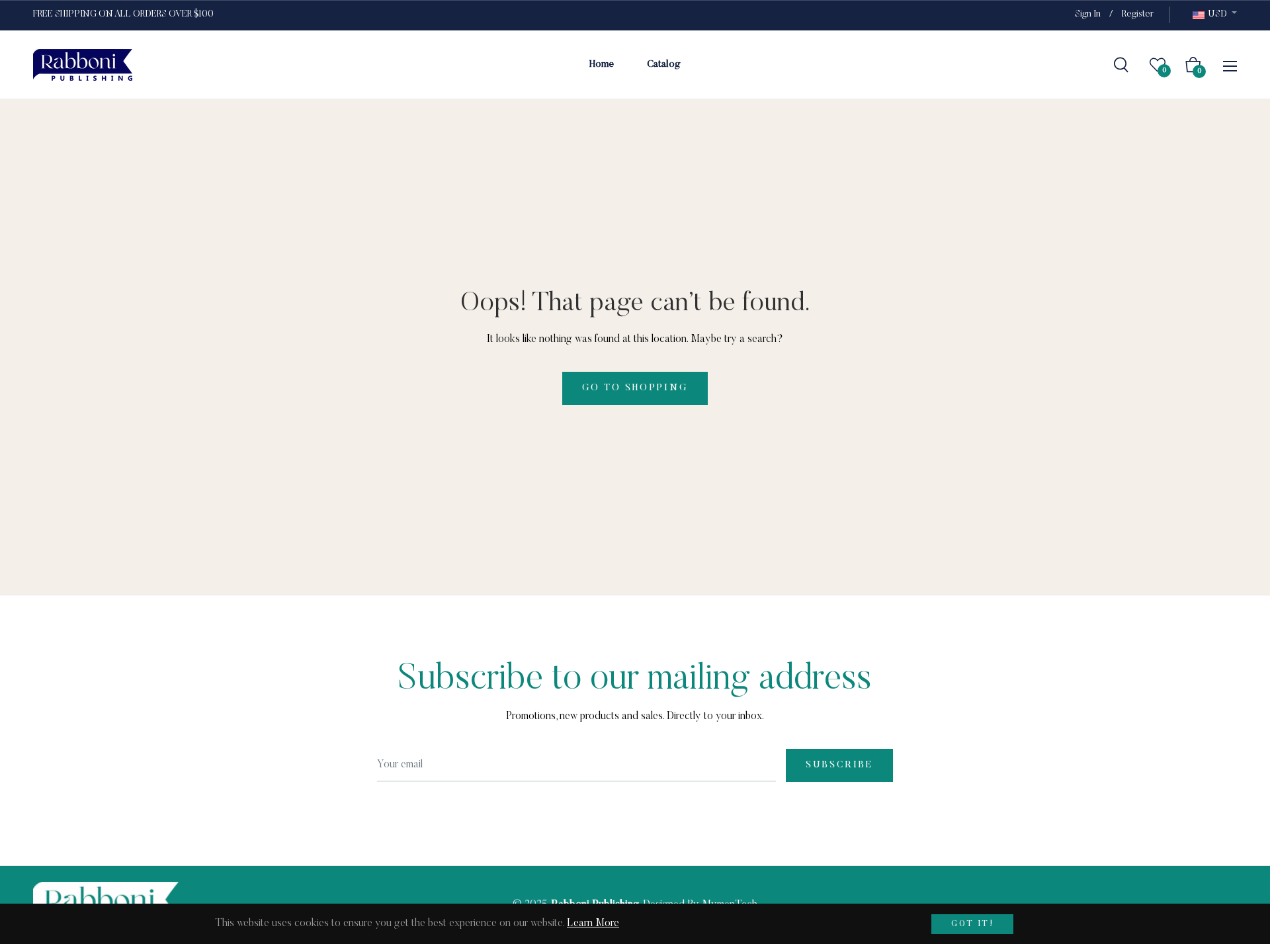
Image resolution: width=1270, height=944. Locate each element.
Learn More (593, 923)
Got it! (972, 924)
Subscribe (839, 765)
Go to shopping (634, 388)
